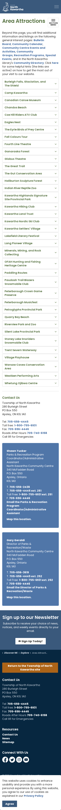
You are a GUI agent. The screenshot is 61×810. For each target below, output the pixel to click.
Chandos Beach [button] (16, 107)
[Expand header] (56, 6)
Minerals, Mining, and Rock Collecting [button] (23, 252)
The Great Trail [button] (15, 166)
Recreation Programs (29, 55)
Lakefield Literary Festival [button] (22, 236)
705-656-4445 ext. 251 (25, 490)
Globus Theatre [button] (15, 159)
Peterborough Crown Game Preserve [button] (23, 293)
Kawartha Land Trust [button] (19, 214)
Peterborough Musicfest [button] (21, 302)
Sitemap (8, 742)
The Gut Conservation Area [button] (23, 173)
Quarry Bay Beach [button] (17, 317)
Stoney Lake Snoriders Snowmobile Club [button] (20, 340)
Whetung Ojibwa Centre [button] (21, 383)
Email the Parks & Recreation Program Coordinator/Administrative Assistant (27, 507)
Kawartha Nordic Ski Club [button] (22, 221)
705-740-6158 (37, 433)
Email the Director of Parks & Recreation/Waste (27, 589)
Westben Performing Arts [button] (22, 376)
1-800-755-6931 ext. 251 (35, 494)
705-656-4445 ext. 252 (25, 576)
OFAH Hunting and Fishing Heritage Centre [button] (23, 263)
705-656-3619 (19, 572)
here (55, 63)
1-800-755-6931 (25, 425)
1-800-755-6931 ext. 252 (36, 580)
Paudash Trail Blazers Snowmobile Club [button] (19, 282)
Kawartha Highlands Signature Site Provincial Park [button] (26, 197)
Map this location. (19, 519)
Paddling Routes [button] (16, 273)
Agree (9, 804)
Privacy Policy (33, 796)
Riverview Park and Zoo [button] (20, 324)
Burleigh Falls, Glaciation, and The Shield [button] (25, 83)
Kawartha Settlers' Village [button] (22, 228)
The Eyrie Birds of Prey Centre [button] (24, 129)
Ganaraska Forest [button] (17, 151)
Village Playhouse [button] (17, 357)
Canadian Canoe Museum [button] (23, 100)
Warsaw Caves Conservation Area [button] (25, 366)
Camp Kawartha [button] (16, 93)
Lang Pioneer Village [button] (18, 243)
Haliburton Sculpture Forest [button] (23, 181)
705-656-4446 (18, 429)
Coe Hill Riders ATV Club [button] (21, 115)
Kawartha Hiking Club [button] (19, 206)
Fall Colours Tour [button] (16, 137)
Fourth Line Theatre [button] (18, 144)
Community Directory (29, 63)
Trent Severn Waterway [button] (21, 350)
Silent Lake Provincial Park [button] (22, 331)
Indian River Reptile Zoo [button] (20, 188)
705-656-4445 (17, 421)
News (6, 738)
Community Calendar (27, 44)
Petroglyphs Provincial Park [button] (23, 309)
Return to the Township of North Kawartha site (30, 667)
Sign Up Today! (32, 641)
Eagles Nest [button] (13, 122)
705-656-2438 (19, 487)
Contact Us (10, 734)
